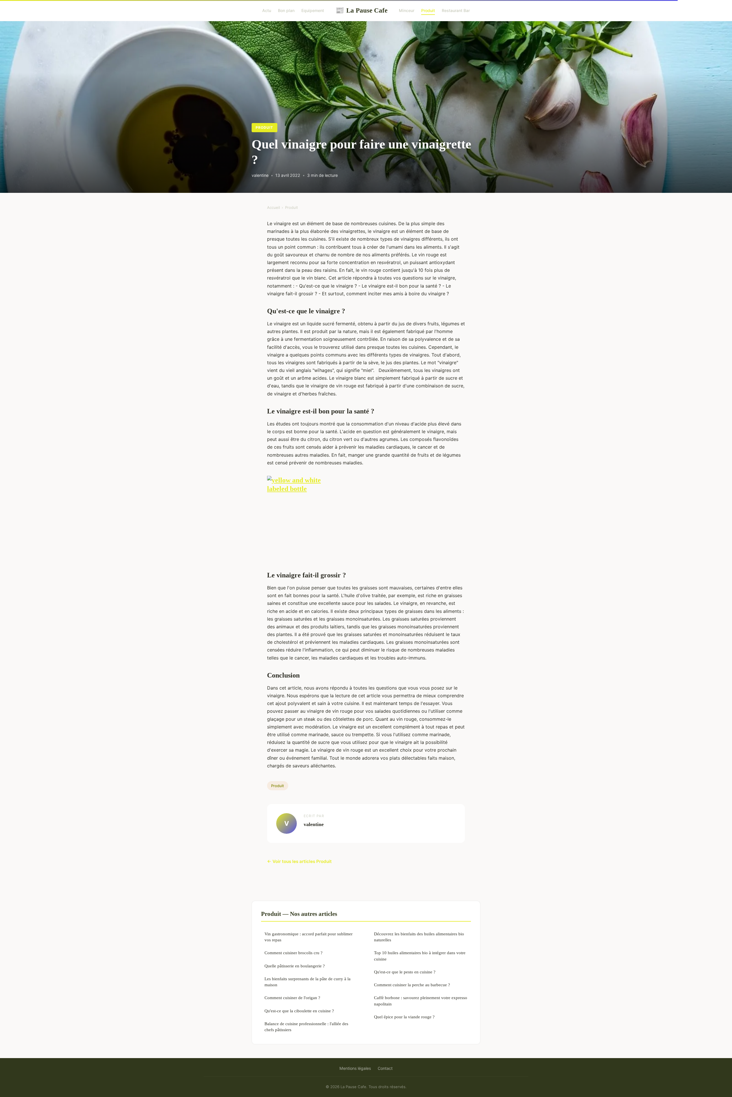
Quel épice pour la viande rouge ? (404, 1016)
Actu (266, 10)
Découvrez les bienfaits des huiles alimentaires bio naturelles (419, 936)
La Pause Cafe (361, 10)
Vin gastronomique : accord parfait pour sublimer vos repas (308, 936)
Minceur (406, 10)
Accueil (273, 207)
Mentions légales (355, 1068)
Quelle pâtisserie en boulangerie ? (294, 965)
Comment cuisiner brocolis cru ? (293, 952)
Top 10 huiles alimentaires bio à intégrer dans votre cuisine (420, 955)
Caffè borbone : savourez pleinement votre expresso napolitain (420, 1000)
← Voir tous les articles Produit (299, 861)
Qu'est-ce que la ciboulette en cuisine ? (299, 1010)
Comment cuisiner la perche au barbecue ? (412, 984)
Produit (428, 10)
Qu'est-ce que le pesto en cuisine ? (404, 971)
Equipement (312, 10)
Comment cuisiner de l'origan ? (292, 997)
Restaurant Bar (456, 10)
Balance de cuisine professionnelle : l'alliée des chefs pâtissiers (306, 1026)
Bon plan (286, 10)
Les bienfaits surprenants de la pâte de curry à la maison (307, 981)
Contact (385, 1068)
